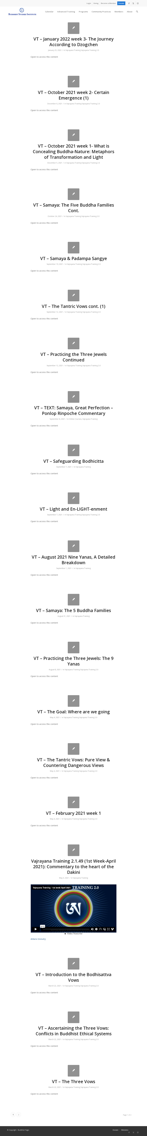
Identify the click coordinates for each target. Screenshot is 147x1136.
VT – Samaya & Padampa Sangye (73, 258)
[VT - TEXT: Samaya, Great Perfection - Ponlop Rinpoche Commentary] (73, 397)
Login (89, 3)
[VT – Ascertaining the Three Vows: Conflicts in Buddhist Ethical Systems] (73, 1017)
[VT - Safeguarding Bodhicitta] (73, 450)
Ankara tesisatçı (38, 938)
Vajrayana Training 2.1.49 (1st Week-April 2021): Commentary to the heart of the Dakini (73, 866)
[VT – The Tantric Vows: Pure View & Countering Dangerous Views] (73, 749)
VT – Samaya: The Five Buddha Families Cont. (73, 207)
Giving (95, 3)
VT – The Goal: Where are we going (73, 712)
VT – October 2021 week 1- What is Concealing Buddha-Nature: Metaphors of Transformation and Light (73, 151)
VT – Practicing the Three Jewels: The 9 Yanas (74, 661)
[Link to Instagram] (138, 3)
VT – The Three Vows (73, 1081)
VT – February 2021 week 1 (73, 813)
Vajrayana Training (73, 50)
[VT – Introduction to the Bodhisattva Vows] (73, 964)
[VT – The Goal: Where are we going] (73, 701)
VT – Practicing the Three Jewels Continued (73, 357)
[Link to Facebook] (129, 3)
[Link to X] (133, 3)
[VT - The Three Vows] (73, 1071)
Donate (121, 3)
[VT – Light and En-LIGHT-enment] (73, 498)
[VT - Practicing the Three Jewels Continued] (73, 343)
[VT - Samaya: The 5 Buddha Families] (73, 599)
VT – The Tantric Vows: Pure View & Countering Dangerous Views (73, 762)
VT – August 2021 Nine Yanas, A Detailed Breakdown (73, 559)
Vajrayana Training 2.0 (90, 50)
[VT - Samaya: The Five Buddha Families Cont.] (73, 194)
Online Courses (75, 419)
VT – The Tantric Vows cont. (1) (73, 306)
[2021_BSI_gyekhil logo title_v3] (22, 11)
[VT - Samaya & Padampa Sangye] (73, 247)
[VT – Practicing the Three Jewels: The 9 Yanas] (73, 647)
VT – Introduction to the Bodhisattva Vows (73, 977)
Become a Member (108, 3)
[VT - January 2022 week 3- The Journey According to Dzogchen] (73, 28)
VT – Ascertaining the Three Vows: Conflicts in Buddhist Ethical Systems (74, 1031)
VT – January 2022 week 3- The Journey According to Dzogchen (73, 41)
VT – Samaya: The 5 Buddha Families (73, 610)
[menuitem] (88, 3)
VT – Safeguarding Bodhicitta (73, 461)
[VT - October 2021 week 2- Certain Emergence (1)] (73, 81)
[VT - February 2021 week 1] (73, 802)
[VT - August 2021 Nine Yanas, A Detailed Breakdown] (73, 546)
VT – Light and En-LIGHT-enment (73, 509)
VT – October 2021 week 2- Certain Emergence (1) (73, 95)
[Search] (137, 11)
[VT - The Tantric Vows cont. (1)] (73, 295)
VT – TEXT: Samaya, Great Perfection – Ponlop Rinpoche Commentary (73, 410)
